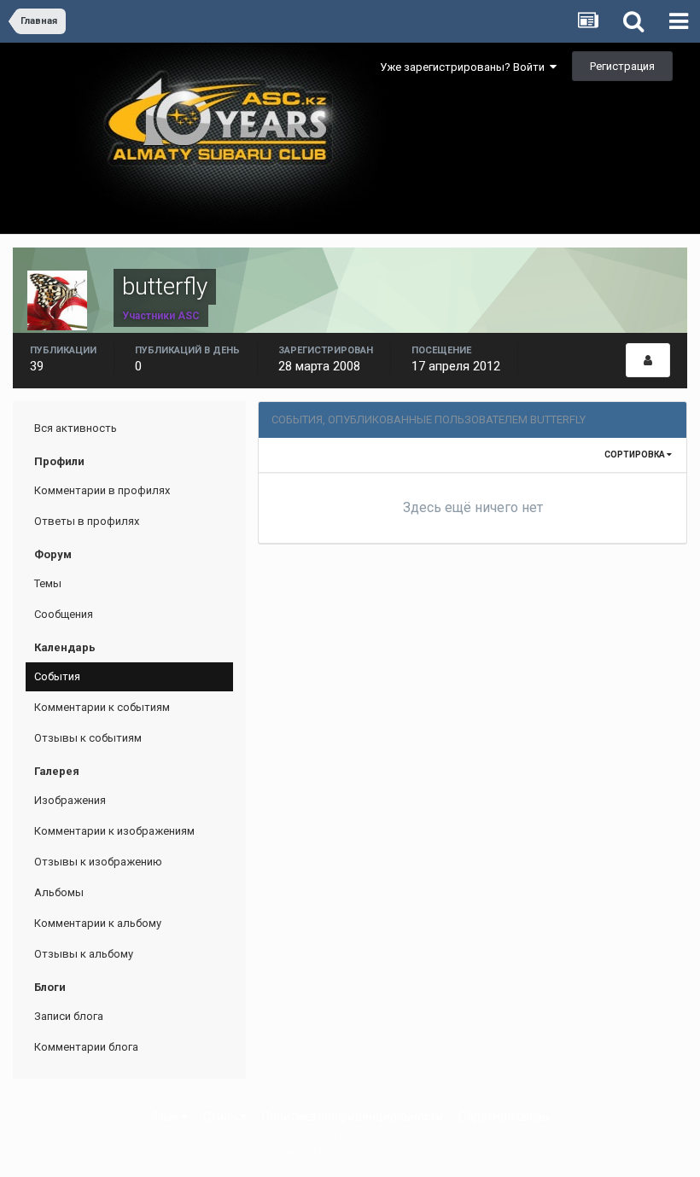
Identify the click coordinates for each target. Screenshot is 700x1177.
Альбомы (59, 892)
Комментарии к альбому (97, 923)
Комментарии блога (86, 1046)
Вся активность (75, 428)
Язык (166, 1116)
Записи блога (68, 1016)
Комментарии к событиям (102, 707)
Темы (47, 583)
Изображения (70, 800)
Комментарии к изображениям (114, 830)
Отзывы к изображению (98, 861)
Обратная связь (503, 1116)
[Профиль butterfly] (648, 360)
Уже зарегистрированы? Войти (465, 67)
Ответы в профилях (86, 521)
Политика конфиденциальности (352, 1116)
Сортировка (635, 454)
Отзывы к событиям (88, 737)
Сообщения (63, 614)
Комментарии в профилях (102, 490)
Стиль (221, 1116)
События (57, 676)
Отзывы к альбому (83, 953)
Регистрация (622, 66)
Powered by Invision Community (350, 1152)
